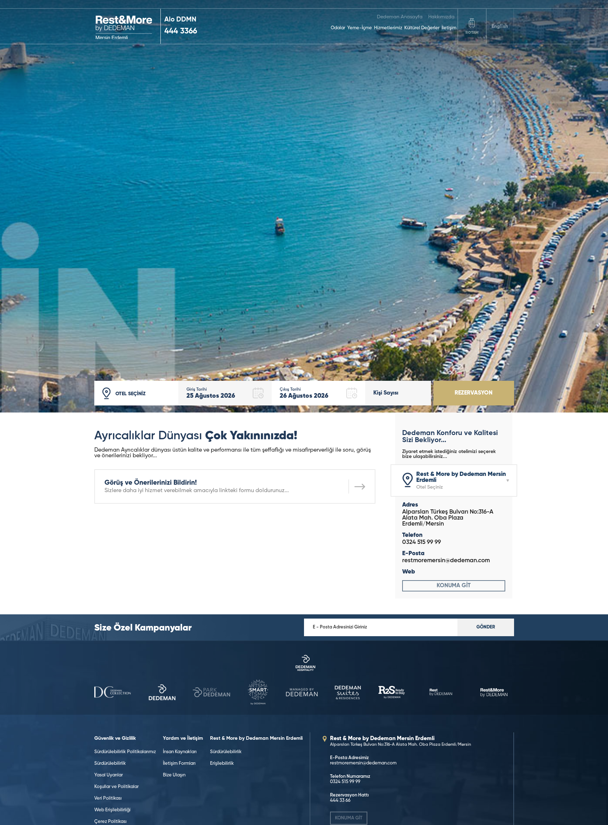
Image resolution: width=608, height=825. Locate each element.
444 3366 (180, 31)
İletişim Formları (179, 763)
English (500, 26)
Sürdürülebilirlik (110, 763)
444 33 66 (340, 800)
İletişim (449, 28)
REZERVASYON (474, 393)
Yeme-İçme (359, 28)
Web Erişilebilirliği (112, 810)
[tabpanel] (304, 206)
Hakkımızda (441, 16)
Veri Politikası (108, 798)
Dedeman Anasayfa (400, 16)
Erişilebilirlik (222, 763)
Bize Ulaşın (174, 775)
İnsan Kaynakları (180, 752)
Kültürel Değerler (421, 28)
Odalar (338, 28)
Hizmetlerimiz (388, 28)
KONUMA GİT (454, 586)
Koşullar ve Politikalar (116, 786)
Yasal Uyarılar (108, 775)
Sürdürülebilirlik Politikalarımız (125, 752)
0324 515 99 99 (421, 542)
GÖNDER (485, 627)
